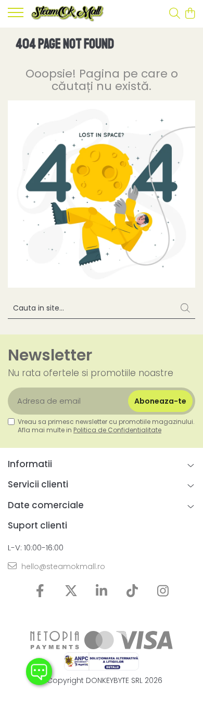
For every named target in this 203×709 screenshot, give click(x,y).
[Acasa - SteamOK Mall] (67, 14)
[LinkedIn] (102, 591)
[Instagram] (163, 591)
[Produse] (15, 15)
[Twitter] (71, 591)
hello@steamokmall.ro (62, 566)
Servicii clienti (38, 484)
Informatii (30, 464)
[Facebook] (40, 591)
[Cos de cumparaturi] (189, 14)
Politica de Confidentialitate (117, 430)
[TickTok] (132, 591)
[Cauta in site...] (174, 14)
